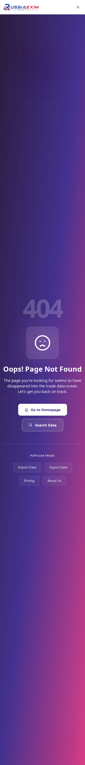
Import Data (27, 467)
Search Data (46, 425)
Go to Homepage (46, 409)
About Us (54, 481)
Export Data (58, 467)
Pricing (29, 481)
